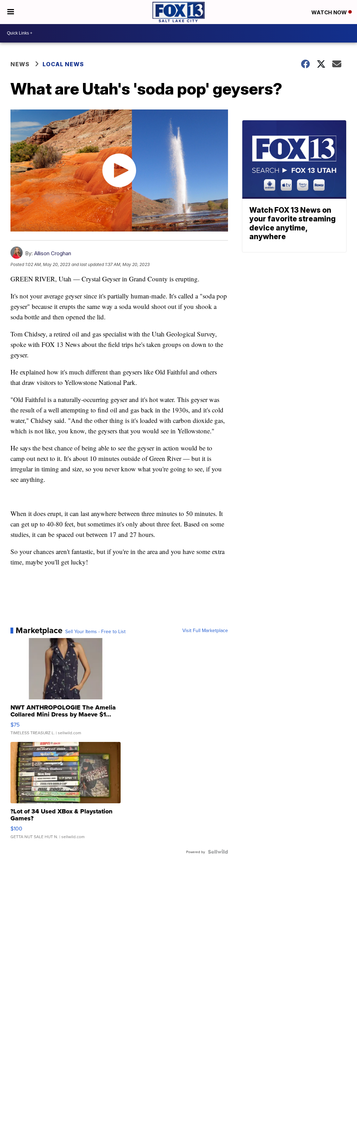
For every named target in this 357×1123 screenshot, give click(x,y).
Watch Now (329, 12)
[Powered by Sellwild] (218, 851)
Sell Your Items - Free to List (95, 631)
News (20, 64)
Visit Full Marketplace (205, 630)
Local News (63, 64)
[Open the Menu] (10, 12)
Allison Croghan (52, 253)
